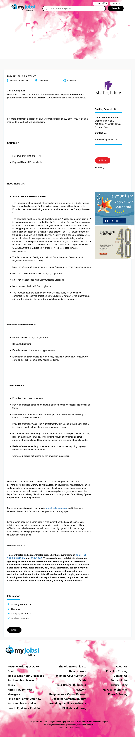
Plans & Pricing (117, 694)
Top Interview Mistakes (22, 703)
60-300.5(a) (20, 558)
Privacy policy (75, 728)
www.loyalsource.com (56, 508)
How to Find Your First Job (24, 708)
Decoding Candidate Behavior (67, 703)
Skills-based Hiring (74, 708)
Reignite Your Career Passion (67, 694)
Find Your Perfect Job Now (24, 698)
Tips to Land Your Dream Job (26, 675)
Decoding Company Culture (69, 698)
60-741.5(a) (36, 558)
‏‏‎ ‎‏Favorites (100, 4)
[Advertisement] (67, 34)
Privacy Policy (118, 685)
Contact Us (120, 675)
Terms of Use (119, 680)
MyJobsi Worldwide (115, 689)
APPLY (102, 160)
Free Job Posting (116, 671)
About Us (121, 666)
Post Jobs (115, 4)
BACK (14, 630)
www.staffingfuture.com (106, 139)
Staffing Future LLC (105, 109)
